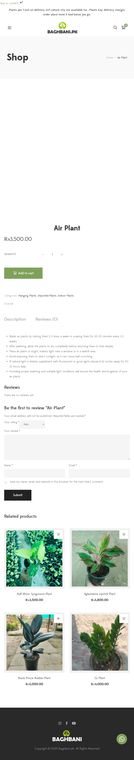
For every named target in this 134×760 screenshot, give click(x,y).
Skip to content (9, 3)
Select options (58, 619)
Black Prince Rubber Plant (34, 678)
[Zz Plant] (100, 643)
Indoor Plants (66, 295)
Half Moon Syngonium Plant (34, 594)
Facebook (67, 723)
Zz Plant (100, 678)
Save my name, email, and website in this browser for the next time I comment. (57, 482)
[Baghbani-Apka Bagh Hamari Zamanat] (62, 27)
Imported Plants (47, 295)
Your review (12, 431)
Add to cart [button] (58, 534)
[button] (122, 739)
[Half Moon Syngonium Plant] (34, 558)
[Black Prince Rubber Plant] (34, 643)
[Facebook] (12, 304)
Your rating (11, 422)
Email (73, 465)
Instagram (59, 723)
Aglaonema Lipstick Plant (99, 594)
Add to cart (26, 273)
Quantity (10, 254)
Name (8, 465)
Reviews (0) (46, 319)
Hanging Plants (27, 295)
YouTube (74, 723)
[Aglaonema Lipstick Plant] (100, 558)
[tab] (15, 319)
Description (15, 319)
